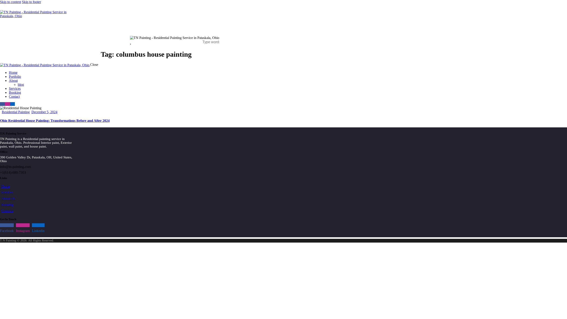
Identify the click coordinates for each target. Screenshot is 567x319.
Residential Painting (16, 112)
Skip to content (10, 2)
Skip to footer (31, 2)
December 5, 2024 (44, 112)
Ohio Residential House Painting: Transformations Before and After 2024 (55, 121)
